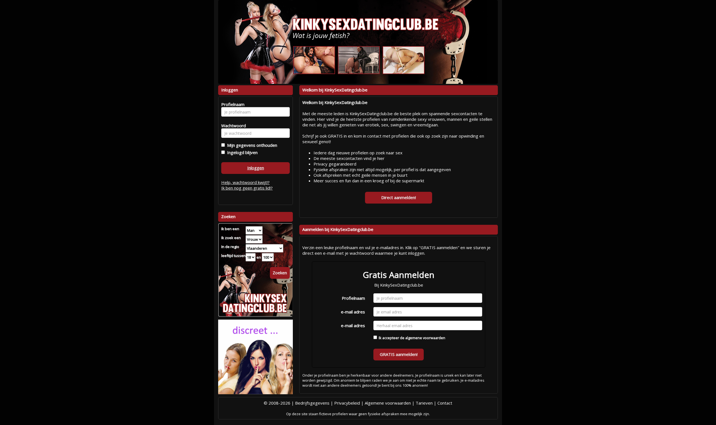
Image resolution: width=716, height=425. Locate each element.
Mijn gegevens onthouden (251, 145)
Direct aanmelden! (398, 197)
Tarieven (424, 403)
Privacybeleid (347, 403)
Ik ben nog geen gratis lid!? (247, 188)
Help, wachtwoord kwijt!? (245, 182)
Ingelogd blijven (241, 152)
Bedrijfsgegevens (312, 403)
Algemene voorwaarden (388, 403)
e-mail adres (353, 312)
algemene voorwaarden (425, 337)
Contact (444, 403)
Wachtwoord (232, 125)
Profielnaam (353, 298)
